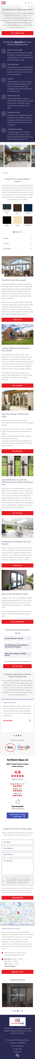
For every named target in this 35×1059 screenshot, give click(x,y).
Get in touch (18, 666)
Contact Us (17, 319)
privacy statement (27, 892)
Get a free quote (17, 33)
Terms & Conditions (17, 1046)
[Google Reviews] (24, 748)
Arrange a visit (17, 972)
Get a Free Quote (17, 622)
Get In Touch (18, 451)
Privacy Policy (17, 1049)
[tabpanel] (17, 995)
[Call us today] (25, 3)
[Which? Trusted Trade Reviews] (10, 748)
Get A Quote (17, 385)
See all (17, 633)
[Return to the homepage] (3, 3)
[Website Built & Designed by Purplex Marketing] (17, 1055)
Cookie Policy (17, 1051)
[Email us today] (28, 3)
